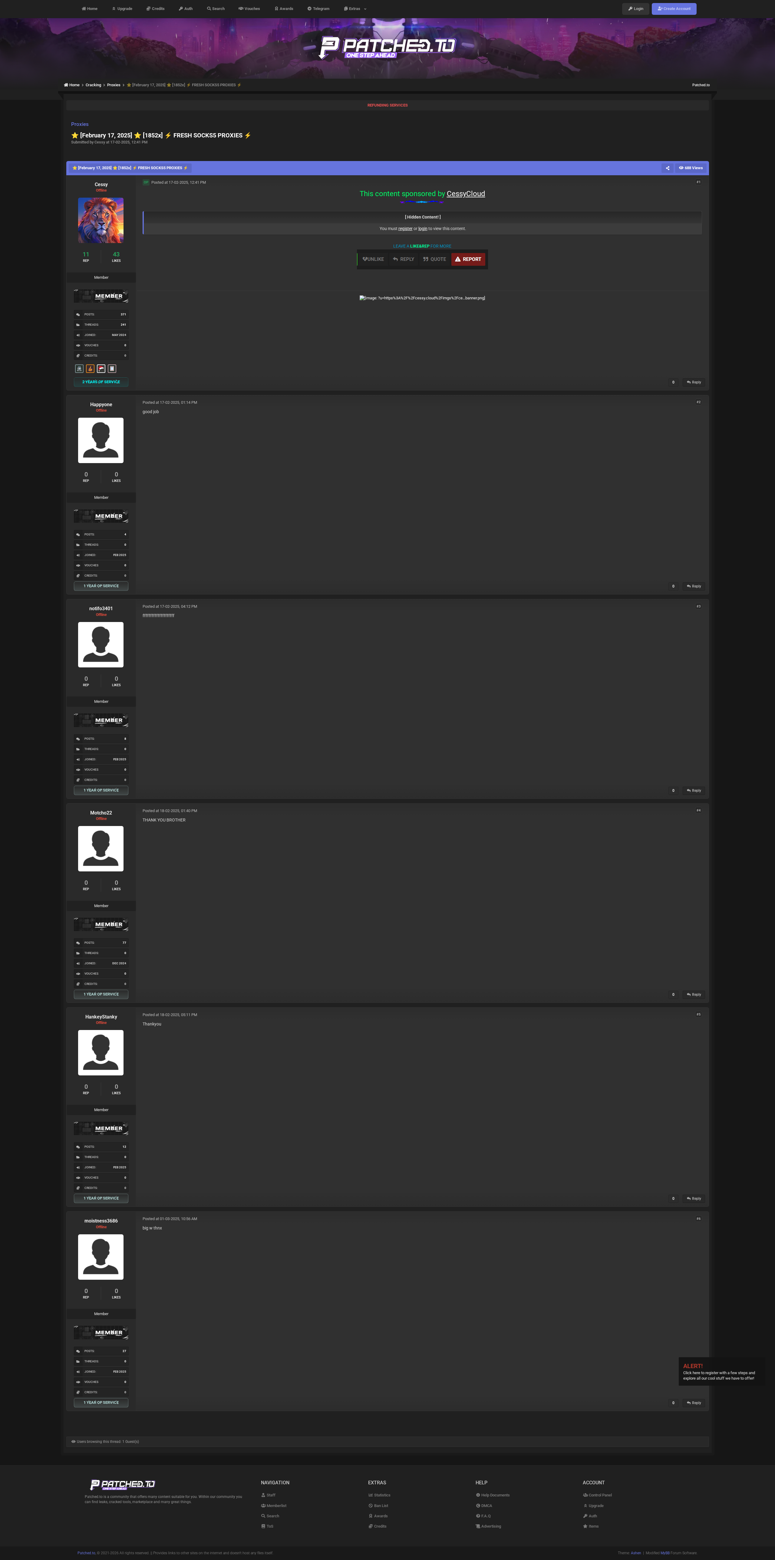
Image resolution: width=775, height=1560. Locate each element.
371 (123, 314)
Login (638, 9)
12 (124, 1146)
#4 (699, 810)
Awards (286, 9)
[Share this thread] (667, 168)
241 (123, 324)
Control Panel (600, 1495)
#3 (699, 606)
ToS (269, 1526)
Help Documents (495, 1495)
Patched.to (701, 85)
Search (218, 9)
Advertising (490, 1526)
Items (593, 1526)
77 (124, 942)
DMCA (486, 1505)
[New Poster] (79, 368)
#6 (699, 1218)
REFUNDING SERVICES (388, 105)
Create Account (677, 9)
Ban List (380, 1505)
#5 (699, 1014)
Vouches (252, 9)
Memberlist (276, 1505)
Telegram (320, 9)
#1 (699, 182)
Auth (188, 9)
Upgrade (124, 9)
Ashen (636, 1553)
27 (124, 1351)
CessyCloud (466, 193)
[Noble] (90, 368)
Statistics (381, 1495)
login (422, 228)
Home (91, 9)
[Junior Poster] (112, 368)
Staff (270, 1495)
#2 (699, 402)
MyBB (665, 1553)
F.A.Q (485, 1516)
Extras (355, 9)
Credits (158, 9)
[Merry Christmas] (101, 368)
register (405, 228)
